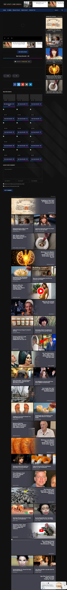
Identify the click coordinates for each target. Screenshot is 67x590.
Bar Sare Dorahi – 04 (36, 145)
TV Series (9, 10)
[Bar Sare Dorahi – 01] (36, 152)
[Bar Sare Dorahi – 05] (23, 139)
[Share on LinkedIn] (30, 84)
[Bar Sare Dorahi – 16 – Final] (9, 97)
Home (4, 10)
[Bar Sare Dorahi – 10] (9, 125)
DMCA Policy (24, 10)
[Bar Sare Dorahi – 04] (36, 139)
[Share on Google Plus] (22, 84)
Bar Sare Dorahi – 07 (36, 132)
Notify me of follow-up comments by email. (14, 184)
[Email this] (26, 84)
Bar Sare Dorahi (23, 52)
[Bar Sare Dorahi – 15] (23, 97)
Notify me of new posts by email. (11, 186)
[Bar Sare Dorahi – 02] (23, 152)
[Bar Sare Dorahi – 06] (9, 139)
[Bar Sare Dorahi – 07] (36, 125)
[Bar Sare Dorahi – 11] (36, 112)
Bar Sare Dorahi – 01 (36, 159)
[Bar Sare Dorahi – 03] (9, 152)
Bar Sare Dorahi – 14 (36, 104)
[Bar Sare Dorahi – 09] (23, 125)
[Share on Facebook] (14, 84)
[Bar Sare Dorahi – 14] (36, 97)
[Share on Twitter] (18, 84)
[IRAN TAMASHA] (12, 4)
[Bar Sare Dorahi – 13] (9, 112)
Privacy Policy (16, 10)
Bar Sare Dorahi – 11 (36, 118)
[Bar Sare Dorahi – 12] (23, 112)
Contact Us (32, 10)
